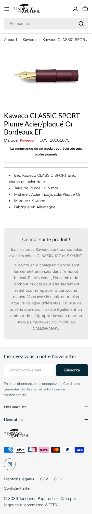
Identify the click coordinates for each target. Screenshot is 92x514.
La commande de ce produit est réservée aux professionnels (46, 151)
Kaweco (30, 39)
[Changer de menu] (7, 9)
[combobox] (46, 23)
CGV (44, 479)
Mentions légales (19, 479)
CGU (58, 479)
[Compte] (75, 9)
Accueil (10, 39)
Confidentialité (17, 488)
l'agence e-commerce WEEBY (31, 504)
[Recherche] (81, 24)
